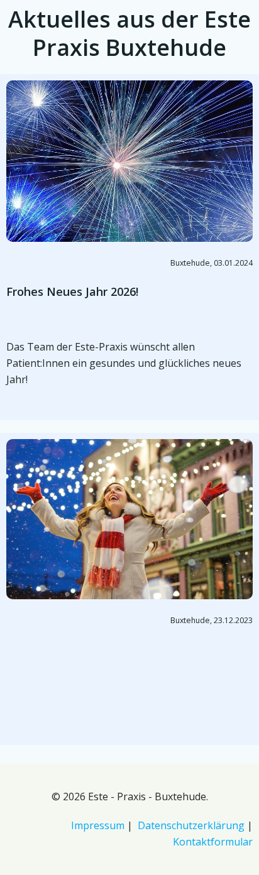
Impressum (97, 825)
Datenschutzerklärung (191, 825)
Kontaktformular (213, 842)
